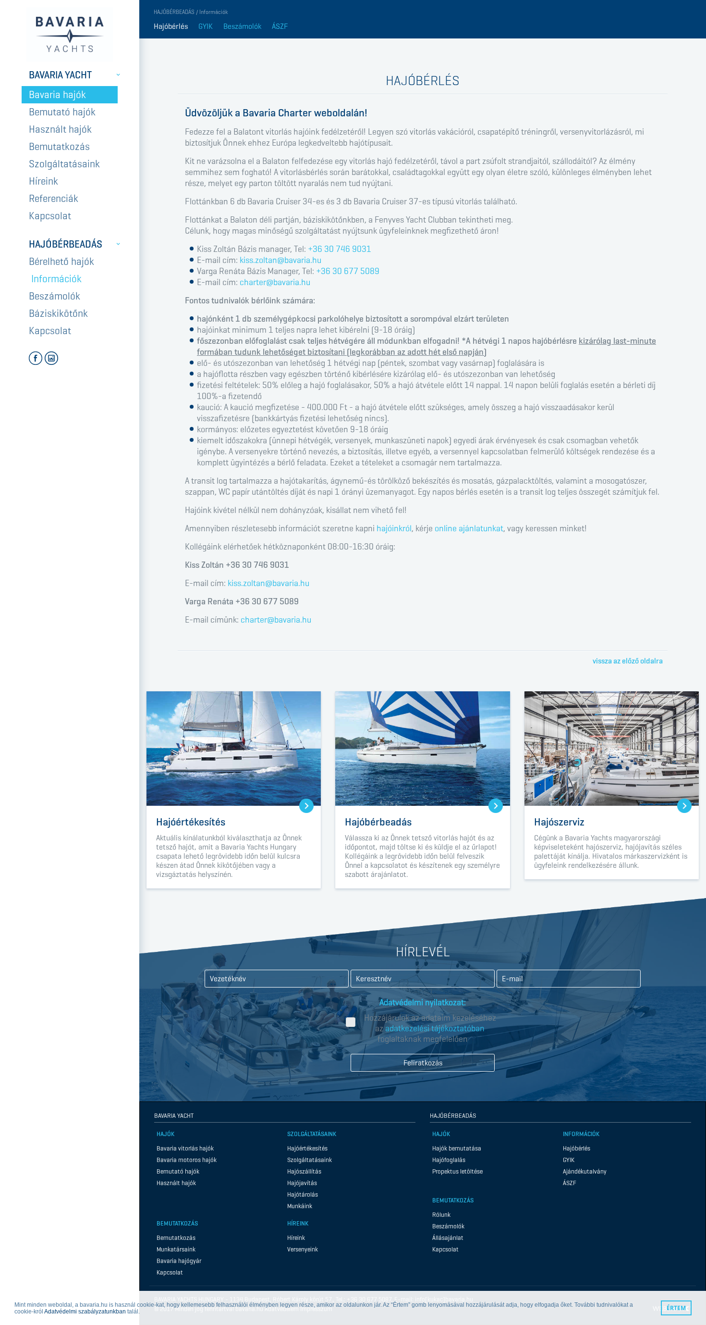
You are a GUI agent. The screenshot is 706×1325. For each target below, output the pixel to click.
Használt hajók (60, 129)
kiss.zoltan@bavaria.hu (280, 260)
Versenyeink (302, 1249)
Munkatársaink (176, 1249)
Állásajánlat (447, 1238)
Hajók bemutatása (456, 1148)
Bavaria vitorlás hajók (185, 1148)
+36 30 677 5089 (347, 271)
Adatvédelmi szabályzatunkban (85, 1311)
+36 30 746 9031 (339, 249)
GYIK (205, 26)
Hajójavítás (302, 1183)
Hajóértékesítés (307, 1148)
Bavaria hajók (57, 94)
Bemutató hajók (62, 112)
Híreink (43, 181)
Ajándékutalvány (585, 1171)
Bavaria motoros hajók (187, 1160)
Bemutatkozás (59, 146)
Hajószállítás (304, 1171)
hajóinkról (394, 528)
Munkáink (299, 1206)
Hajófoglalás (448, 1160)
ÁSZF (280, 26)
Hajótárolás (302, 1194)
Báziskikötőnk (58, 313)
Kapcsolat (50, 216)
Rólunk (441, 1215)
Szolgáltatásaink (64, 164)
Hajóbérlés (171, 26)
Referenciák (53, 198)
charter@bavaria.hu (275, 282)
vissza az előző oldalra (628, 660)
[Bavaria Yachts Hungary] (70, 34)
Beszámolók (54, 296)
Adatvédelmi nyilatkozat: (422, 1002)
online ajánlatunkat (469, 528)
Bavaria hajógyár (179, 1261)
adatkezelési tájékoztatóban (435, 1028)
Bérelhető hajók (61, 261)
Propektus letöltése (457, 1171)
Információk (56, 279)
